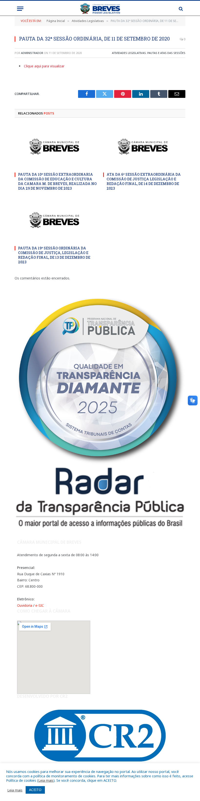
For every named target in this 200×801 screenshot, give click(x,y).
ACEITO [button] (35, 789)
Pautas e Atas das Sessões (166, 53)
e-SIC (39, 605)
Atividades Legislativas (129, 53)
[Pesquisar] (180, 8)
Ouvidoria (24, 605)
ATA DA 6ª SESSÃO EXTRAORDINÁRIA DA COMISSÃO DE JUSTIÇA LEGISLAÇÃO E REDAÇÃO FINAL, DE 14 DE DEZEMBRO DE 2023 (144, 181)
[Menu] (20, 8)
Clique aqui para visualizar (44, 66)
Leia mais (45, 780)
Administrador (32, 53)
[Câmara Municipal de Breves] (100, 9)
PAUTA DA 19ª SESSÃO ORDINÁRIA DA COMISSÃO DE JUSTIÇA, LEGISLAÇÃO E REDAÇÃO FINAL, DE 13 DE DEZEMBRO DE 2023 (54, 255)
